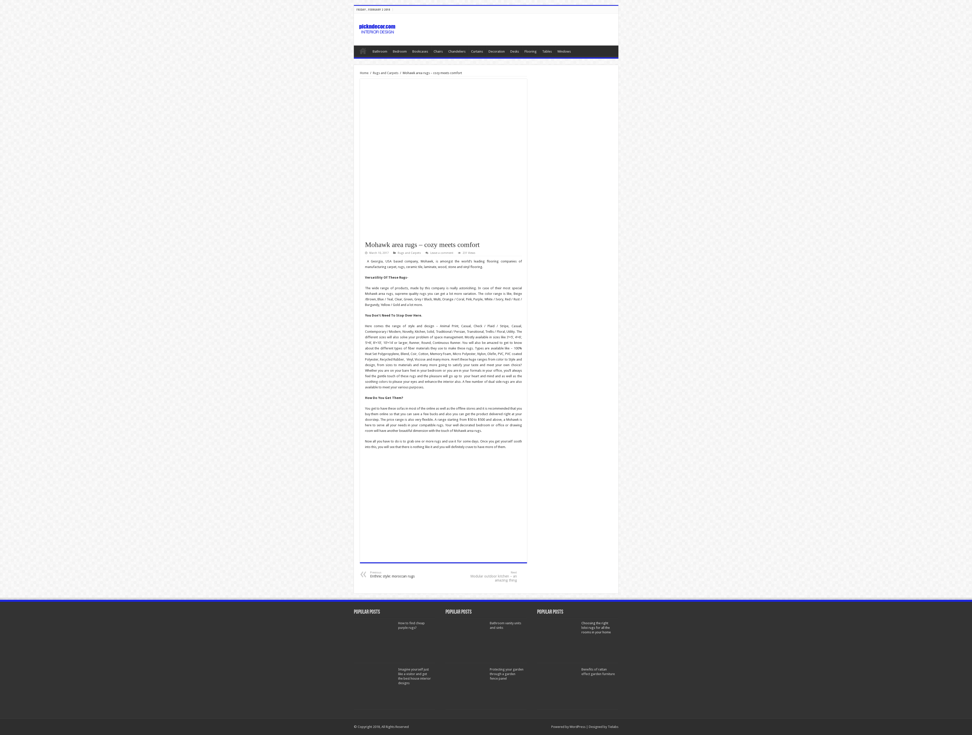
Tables (547, 51)
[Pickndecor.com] (378, 29)
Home (363, 51)
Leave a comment (441, 253)
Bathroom (380, 51)
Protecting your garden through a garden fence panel (506, 673)
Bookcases (420, 51)
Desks (514, 51)
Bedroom (400, 51)
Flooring (530, 51)
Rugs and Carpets (385, 73)
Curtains (477, 51)
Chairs (438, 51)
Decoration (497, 51)
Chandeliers (456, 51)
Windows (564, 51)
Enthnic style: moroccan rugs (392, 574)
